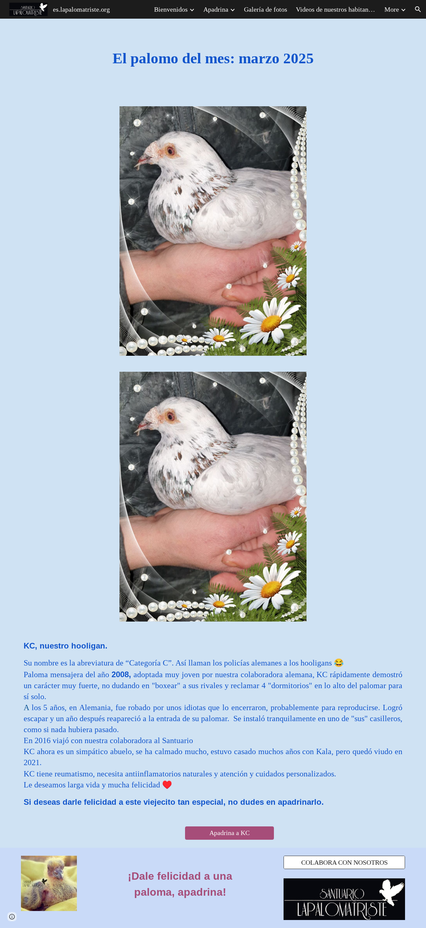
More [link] (391, 9)
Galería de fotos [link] (265, 9)
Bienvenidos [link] (171, 9)
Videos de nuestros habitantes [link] (336, 9)
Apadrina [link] (215, 9)
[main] (213, 58)
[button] (418, 9)
